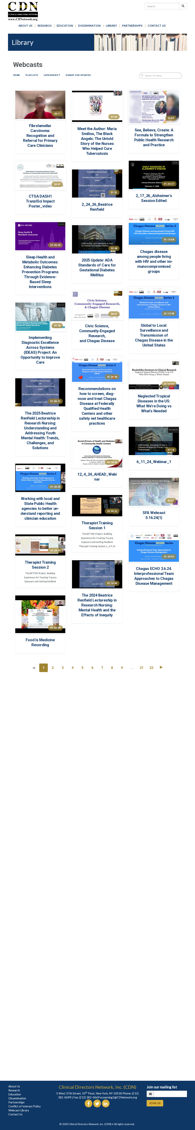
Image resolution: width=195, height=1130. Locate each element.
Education (14, 1094)
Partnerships (16, 1102)
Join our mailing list (162, 1087)
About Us (14, 1086)
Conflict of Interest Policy (24, 1106)
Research (14, 1090)
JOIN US (155, 1103)
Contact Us (15, 1114)
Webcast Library (18, 1110)
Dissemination (17, 1098)
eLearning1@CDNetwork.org (118, 1097)
